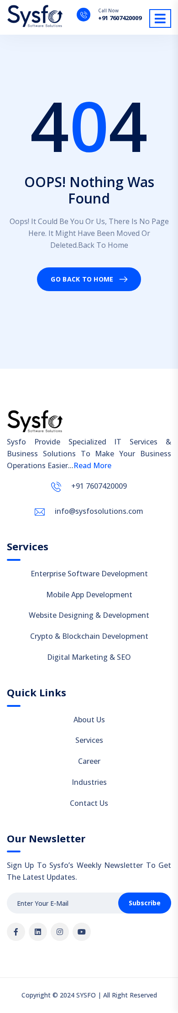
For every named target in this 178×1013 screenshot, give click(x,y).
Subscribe (145, 902)
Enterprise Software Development (89, 574)
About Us (89, 720)
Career (89, 761)
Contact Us (89, 803)
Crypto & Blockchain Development (89, 636)
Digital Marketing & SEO (89, 657)
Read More (92, 465)
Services (89, 740)
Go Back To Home (82, 279)
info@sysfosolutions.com (99, 511)
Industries (89, 782)
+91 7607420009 (119, 18)
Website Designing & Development (89, 615)
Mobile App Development (89, 595)
